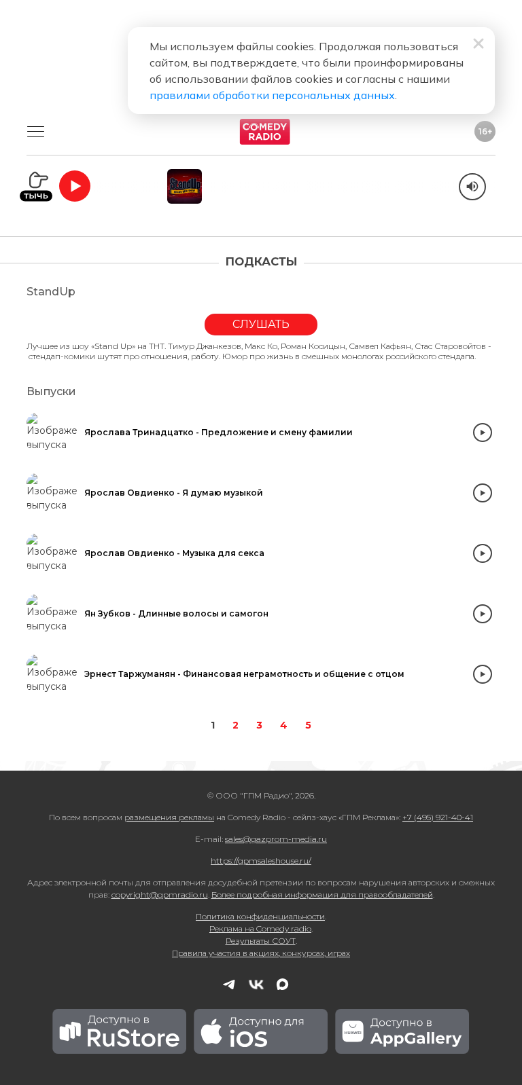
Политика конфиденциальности (260, 916)
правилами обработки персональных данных (272, 95)
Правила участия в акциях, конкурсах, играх (261, 953)
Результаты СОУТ (261, 941)
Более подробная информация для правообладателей (322, 894)
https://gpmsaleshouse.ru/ (261, 861)
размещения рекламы (169, 817)
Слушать (261, 324)
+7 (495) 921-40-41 (437, 817)
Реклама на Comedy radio (260, 928)
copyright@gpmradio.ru (159, 894)
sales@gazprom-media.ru (276, 839)
